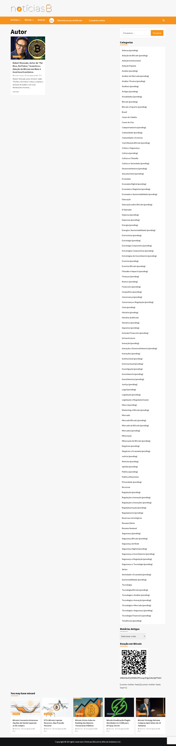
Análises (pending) (130, 86)
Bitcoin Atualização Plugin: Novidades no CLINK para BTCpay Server (119, 723)
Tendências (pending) (131, 621)
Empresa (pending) (130, 215)
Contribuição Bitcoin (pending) (136, 143)
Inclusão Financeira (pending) (135, 333)
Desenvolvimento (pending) (134, 168)
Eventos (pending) (130, 261)
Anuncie (41, 19)
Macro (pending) (129, 405)
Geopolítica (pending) (132, 292)
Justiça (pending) (129, 384)
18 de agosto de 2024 (32, 75)
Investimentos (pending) (133, 379)
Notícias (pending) (130, 461)
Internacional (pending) (132, 364)
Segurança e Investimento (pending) (138, 554)
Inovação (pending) (130, 343)
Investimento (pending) (132, 374)
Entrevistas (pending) (131, 235)
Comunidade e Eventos (132, 138)
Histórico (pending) (130, 323)
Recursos (126, 487)
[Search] (163, 20)
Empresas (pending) (131, 220)
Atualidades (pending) (132, 96)
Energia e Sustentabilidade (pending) (138, 230)
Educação (126, 199)
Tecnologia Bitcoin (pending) (135, 590)
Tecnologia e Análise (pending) (136, 595)
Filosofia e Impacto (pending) (135, 271)
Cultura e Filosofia (130, 158)
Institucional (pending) (132, 359)
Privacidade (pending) (132, 482)
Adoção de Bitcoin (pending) (135, 55)
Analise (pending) (130, 71)
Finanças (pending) (130, 276)
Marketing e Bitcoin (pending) (135, 410)
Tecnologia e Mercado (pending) (136, 605)
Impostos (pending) (130, 328)
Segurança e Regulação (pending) (137, 559)
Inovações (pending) (131, 353)
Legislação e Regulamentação (135, 400)
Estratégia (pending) (131, 240)
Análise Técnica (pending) (133, 81)
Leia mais (16, 92)
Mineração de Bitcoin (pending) (136, 441)
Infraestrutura (128, 338)
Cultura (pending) (130, 153)
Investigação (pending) (132, 369)
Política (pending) (130, 472)
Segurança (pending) (131, 533)
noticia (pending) (129, 456)
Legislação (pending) (131, 394)
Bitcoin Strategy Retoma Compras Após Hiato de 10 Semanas (149, 723)
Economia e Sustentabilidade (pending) (139, 194)
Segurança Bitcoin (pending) (135, 538)
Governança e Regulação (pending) (137, 302)
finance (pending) (130, 281)
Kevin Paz (17, 729)
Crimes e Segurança (131, 148)
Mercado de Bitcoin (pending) (135, 425)
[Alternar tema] (51, 20)
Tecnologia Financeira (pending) (136, 615)
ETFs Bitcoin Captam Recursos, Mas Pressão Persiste (54, 723)
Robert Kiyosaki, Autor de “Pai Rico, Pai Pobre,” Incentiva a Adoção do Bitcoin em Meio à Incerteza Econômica (28, 67)
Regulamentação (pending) (134, 508)
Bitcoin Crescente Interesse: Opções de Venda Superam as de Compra (25, 723)
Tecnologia (127, 585)
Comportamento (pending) (134, 127)
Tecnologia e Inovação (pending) (136, 600)
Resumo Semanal (129, 528)
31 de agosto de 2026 (29, 729)
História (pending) (130, 312)
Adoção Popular (129, 66)
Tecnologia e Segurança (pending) (137, 610)
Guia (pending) (128, 307)
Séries (124, 569)
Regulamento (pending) (132, 513)
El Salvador (127, 209)
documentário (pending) (133, 174)
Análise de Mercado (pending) (135, 76)
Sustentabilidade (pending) (134, 579)
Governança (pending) (132, 297)
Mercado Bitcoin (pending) (134, 420)
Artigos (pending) (130, 91)
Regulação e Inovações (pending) (137, 502)
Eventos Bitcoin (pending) (133, 266)
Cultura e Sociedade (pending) (135, 163)
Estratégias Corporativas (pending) (138, 251)
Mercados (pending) (131, 430)
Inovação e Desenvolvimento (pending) (139, 348)
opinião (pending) (130, 466)
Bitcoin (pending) (130, 102)
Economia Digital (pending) (134, 184)
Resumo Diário (128, 523)
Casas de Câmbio (129, 117)
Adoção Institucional (131, 60)
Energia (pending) (130, 225)
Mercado (126, 415)
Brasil (124, 112)
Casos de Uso (128, 122)
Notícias (16, 714)
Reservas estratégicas (132, 518)
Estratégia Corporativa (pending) (137, 245)
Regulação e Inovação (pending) (136, 497)
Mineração (127, 436)
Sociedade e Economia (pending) (136, 574)
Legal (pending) (129, 389)
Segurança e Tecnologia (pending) (137, 564)
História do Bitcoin (130, 317)
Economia (16, 56)
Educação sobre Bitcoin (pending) (137, 204)
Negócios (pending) (131, 446)
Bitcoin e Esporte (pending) (134, 107)
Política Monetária (130, 477)
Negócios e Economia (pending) (136, 451)
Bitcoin (28, 19)
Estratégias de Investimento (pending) (139, 256)
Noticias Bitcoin (92, 741)
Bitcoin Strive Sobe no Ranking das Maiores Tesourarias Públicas (85, 723)
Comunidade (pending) (132, 132)
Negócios (79, 714)
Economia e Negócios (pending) (136, 189)
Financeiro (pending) (131, 287)
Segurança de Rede (130, 544)
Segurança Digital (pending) (134, 549)
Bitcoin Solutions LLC (111, 741)
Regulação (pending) (131, 492)
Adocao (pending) (130, 50)
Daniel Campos (19, 75)
